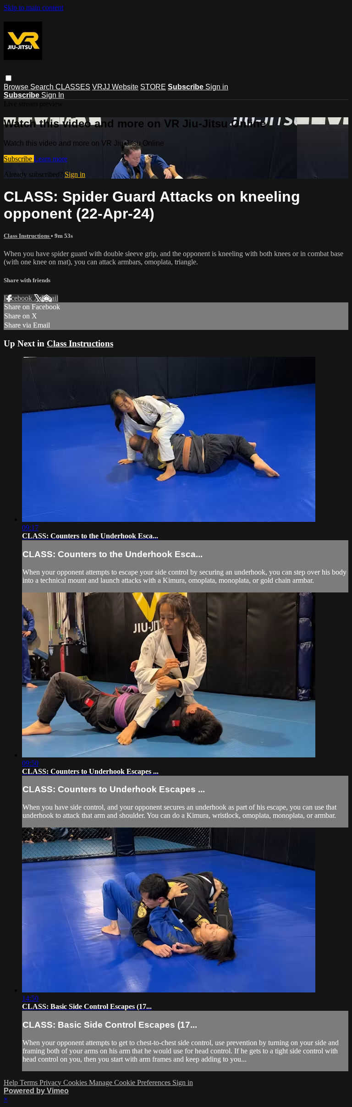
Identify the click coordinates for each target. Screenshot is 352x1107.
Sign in (216, 87)
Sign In (52, 95)
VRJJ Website (115, 87)
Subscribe (19, 159)
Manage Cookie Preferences (130, 1082)
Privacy (51, 1082)
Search (42, 87)
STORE (153, 87)
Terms (29, 1082)
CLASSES (72, 87)
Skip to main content (33, 7)
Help (12, 1082)
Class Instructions (27, 235)
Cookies (76, 1082)
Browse (17, 87)
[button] (8, 78)
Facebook (19, 298)
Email (49, 298)
